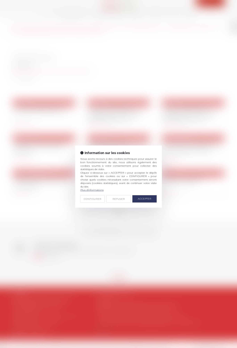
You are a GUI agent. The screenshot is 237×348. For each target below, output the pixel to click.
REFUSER (118, 198)
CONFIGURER (92, 198)
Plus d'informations (92, 190)
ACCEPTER (144, 198)
